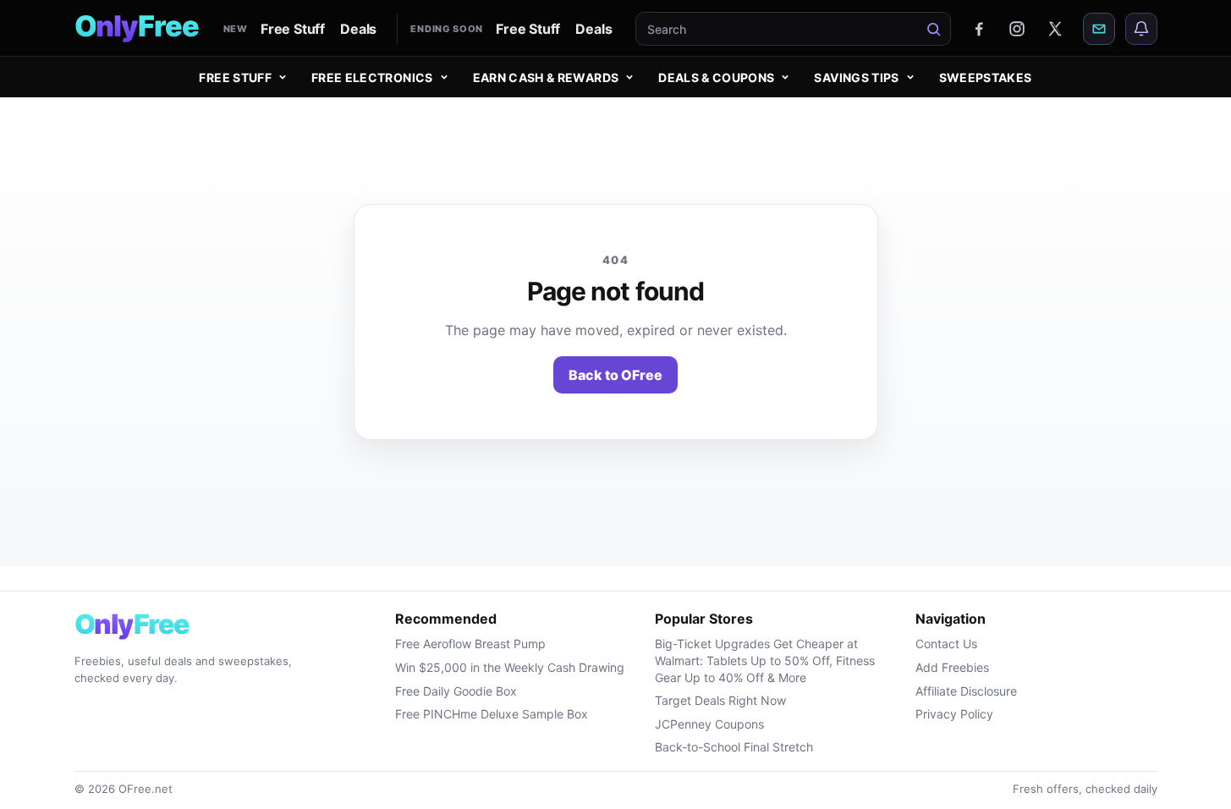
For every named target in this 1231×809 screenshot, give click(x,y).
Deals (358, 28)
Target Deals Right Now (720, 700)
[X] (1055, 29)
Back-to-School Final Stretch (734, 747)
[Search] (934, 29)
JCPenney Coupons (709, 724)
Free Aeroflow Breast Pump (470, 643)
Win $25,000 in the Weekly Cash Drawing (509, 667)
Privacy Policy (954, 714)
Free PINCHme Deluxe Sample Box (491, 714)
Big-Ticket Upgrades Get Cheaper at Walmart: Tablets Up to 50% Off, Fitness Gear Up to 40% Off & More (765, 660)
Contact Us (946, 643)
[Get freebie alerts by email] (1099, 29)
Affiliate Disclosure (966, 691)
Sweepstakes (985, 77)
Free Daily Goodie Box (456, 691)
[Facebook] (979, 29)
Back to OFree (615, 374)
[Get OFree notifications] (1141, 29)
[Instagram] (1017, 29)
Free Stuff (293, 28)
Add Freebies (952, 667)
